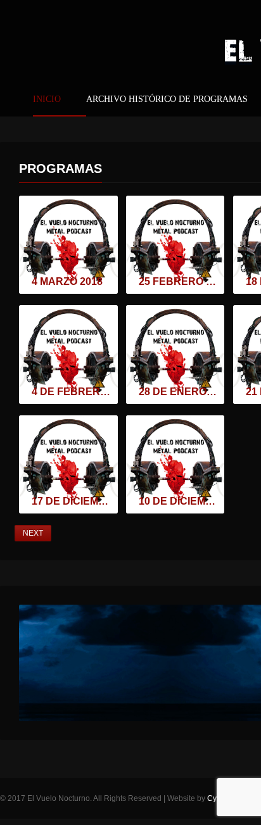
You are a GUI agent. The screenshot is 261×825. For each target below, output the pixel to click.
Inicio (47, 99)
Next (33, 533)
